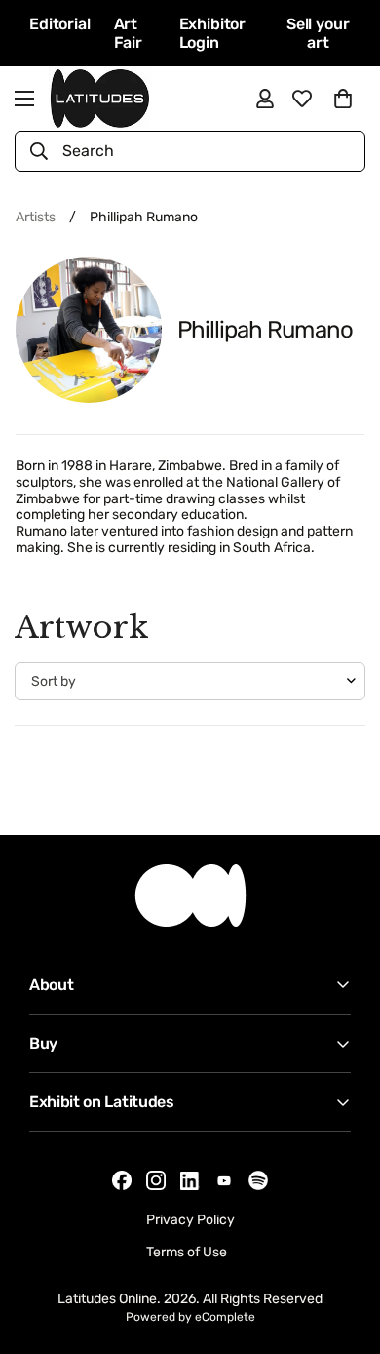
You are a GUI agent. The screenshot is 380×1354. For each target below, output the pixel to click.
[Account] (265, 98)
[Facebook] (122, 1180)
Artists (36, 217)
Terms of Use (186, 1252)
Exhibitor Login (213, 33)
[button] (343, 98)
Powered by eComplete (190, 1317)
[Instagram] (156, 1180)
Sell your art (318, 33)
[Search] (39, 151)
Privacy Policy (190, 1220)
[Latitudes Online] (100, 98)
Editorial (60, 24)
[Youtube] (224, 1181)
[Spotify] (258, 1180)
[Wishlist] (302, 98)
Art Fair (128, 33)
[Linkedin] (190, 1181)
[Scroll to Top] (344, 1250)
